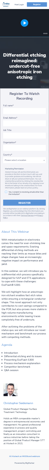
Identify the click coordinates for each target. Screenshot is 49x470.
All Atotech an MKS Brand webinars (24, 456)
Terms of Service (27, 215)
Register (37, 4)
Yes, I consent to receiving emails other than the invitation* (26, 193)
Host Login (19, 4)
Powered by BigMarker (24, 463)
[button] (24, 23)
